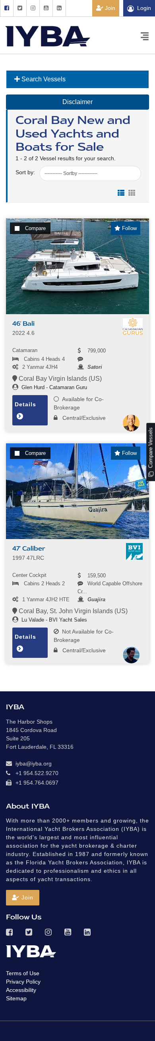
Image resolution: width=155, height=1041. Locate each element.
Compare (35, 228)
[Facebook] (6, 8)
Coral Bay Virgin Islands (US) (59, 378)
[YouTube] (45, 8)
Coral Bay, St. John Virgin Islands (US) (72, 611)
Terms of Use (22, 973)
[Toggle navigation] (144, 35)
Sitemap (16, 998)
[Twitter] (19, 8)
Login (144, 8)
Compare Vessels (150, 448)
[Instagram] (32, 8)
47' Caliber (28, 549)
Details (25, 404)
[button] (22, 897)
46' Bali (23, 324)
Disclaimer (77, 101)
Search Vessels (43, 79)
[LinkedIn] (59, 8)
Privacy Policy (23, 981)
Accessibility (21, 990)
